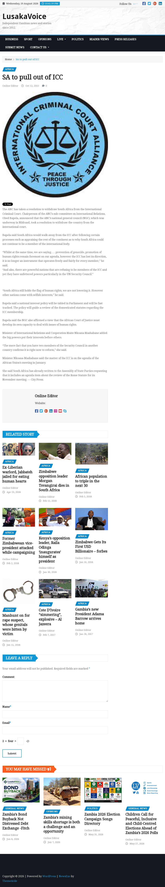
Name (6, 706)
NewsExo (64, 876)
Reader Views (99, 39)
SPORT (28, 39)
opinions (44, 39)
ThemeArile (9, 880)
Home (8, 59)
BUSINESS (11, 39)
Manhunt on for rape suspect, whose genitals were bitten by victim (16, 624)
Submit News (14, 47)
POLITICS (78, 39)
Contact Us (38, 47)
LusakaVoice (24, 16)
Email (6, 722)
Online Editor (10, 85)
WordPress (49, 876)
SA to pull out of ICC (27, 59)
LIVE (60, 39)
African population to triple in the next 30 (91, 481)
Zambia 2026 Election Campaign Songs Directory (102, 819)
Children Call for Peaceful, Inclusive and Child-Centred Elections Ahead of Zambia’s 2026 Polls (142, 823)
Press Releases (125, 39)
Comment (8, 676)
